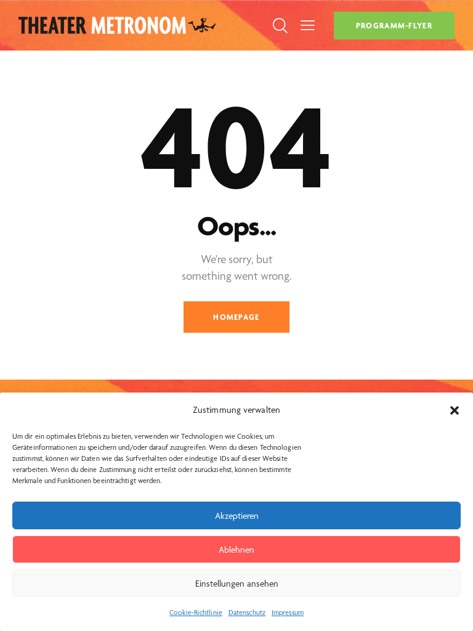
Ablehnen (236, 549)
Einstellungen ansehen (236, 583)
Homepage (236, 317)
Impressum (288, 612)
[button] (454, 410)
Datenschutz (246, 612)
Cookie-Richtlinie (195, 612)
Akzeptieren (237, 515)
